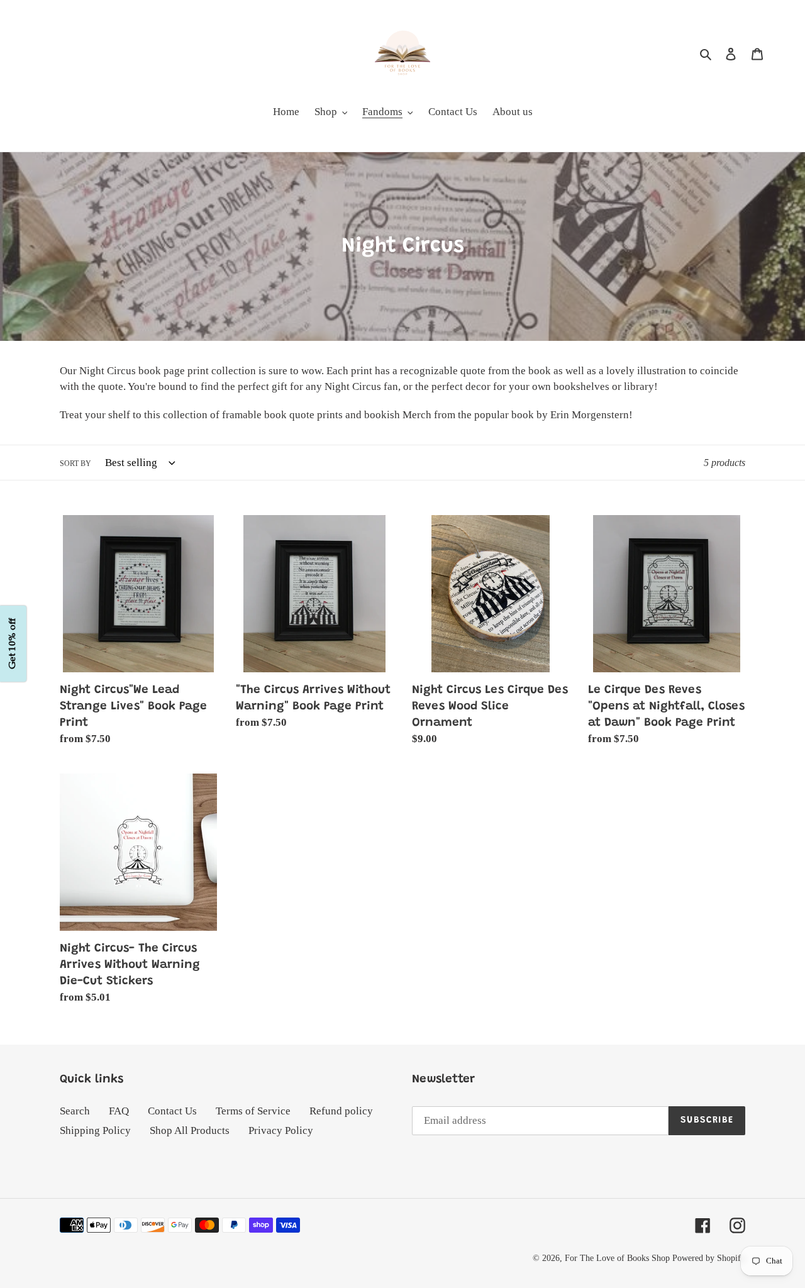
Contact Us (172, 1111)
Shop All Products (190, 1130)
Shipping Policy (95, 1130)
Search (75, 1111)
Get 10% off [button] (13, 644)
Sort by (75, 463)
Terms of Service (253, 1111)
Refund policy (341, 1111)
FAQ (119, 1111)
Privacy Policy (280, 1130)
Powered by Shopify (708, 1258)
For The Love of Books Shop (617, 1258)
